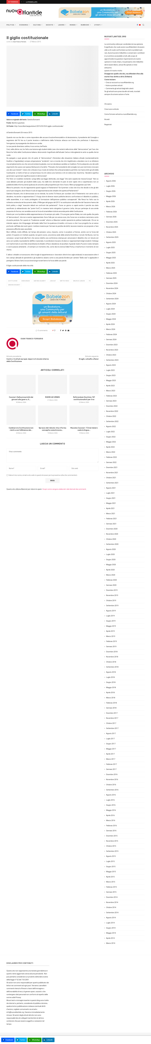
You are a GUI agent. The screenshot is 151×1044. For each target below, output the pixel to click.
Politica (10, 25)
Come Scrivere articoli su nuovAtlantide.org (120, 114)
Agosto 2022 (111, 426)
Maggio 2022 (111, 442)
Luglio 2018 (110, 677)
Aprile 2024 (110, 324)
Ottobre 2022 (111, 416)
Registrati (108, 124)
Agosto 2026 (111, 181)
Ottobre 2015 (111, 846)
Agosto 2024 (111, 304)
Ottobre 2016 (111, 785)
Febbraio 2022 (111, 457)
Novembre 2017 (112, 718)
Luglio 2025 (110, 247)
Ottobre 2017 (111, 723)
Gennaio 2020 (111, 585)
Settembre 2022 (112, 421)
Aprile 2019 (110, 631)
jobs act (53, 281)
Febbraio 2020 (111, 580)
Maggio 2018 (111, 687)
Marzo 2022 (110, 452)
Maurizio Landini (79, 281)
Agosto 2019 (111, 611)
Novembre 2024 (112, 288)
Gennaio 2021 (111, 524)
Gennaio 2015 (111, 892)
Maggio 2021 (111, 503)
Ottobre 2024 (111, 293)
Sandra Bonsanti (14, 285)
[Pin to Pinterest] (65, 330)
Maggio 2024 (111, 319)
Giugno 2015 (110, 866)
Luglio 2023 (110, 370)
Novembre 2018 (112, 657)
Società (49, 25)
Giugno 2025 (110, 252)
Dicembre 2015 (111, 836)
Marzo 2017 (110, 759)
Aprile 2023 (110, 386)
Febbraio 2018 (111, 703)
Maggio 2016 (111, 810)
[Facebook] (137, 24)
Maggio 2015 (111, 872)
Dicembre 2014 (111, 897)
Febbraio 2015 (111, 887)
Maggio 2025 (111, 258)
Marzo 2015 (110, 882)
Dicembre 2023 (111, 345)
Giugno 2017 (110, 744)
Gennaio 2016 (111, 831)
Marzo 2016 (110, 820)
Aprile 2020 (110, 570)
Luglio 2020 (110, 554)
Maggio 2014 (111, 933)
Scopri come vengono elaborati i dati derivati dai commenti (64, 489)
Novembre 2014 (112, 902)
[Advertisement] (124, 149)
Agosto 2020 (111, 549)
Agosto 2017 (111, 733)
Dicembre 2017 (111, 713)
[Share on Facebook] (60, 330)
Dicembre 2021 (111, 467)
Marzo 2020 (110, 575)
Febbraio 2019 (111, 641)
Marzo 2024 (110, 329)
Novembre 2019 (112, 595)
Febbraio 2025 (111, 273)
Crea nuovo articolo (111, 109)
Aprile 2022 (110, 447)
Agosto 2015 (111, 856)
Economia (23, 25)
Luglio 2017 (110, 739)
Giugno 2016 (110, 805)
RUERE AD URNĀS (52, 397)
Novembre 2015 (112, 841)
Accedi (106, 119)
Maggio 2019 (111, 626)
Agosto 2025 (111, 242)
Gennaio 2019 (111, 646)
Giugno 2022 (110, 437)
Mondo (73, 25)
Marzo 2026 (110, 206)
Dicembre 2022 (111, 406)
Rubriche (85, 25)
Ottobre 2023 (111, 355)
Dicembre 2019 (111, 590)
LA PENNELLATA (32, 2)
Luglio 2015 (110, 861)
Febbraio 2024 (111, 334)
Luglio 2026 (110, 186)
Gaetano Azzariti (40, 281)
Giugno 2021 (110, 498)
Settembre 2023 (112, 360)
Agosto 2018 (111, 672)
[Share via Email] (68, 330)
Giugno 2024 (110, 314)
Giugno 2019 (110, 621)
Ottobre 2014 (111, 907)
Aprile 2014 (110, 938)
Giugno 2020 (110, 559)
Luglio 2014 (110, 923)
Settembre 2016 (112, 790)
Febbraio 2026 (111, 212)
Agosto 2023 (111, 365)
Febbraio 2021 (111, 519)
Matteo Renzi (64, 281)
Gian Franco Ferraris (19, 42)
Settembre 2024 (112, 299)
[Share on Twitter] (63, 330)
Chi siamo (108, 104)
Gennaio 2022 (111, 462)
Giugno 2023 (110, 375)
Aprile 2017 (110, 754)
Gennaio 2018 (111, 708)
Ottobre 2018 (111, 662)
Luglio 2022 (110, 432)
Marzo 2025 (110, 268)
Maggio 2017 (111, 749)
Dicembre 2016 (111, 774)
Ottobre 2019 (111, 600)
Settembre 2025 (112, 237)
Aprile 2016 (110, 815)
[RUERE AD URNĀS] (52, 384)
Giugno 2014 (110, 928)
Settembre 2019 (112, 605)
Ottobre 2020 (111, 539)
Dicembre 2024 (111, 283)
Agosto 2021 (111, 488)
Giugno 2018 (110, 682)
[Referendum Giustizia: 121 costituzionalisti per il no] (84, 384)
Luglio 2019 (110, 616)
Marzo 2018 (110, 698)
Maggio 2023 (111, 380)
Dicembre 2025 (111, 222)
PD (90, 281)
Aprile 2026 (110, 201)
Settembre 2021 (112, 483)
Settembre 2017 (112, 728)
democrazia (25, 281)
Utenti (97, 25)
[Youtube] (140, 24)
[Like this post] (56, 330)
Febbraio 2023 (111, 396)
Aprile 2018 (110, 692)
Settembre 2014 (112, 913)
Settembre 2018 (112, 667)
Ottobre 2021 (111, 478)
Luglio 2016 (110, 800)
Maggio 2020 (111, 565)
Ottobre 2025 (111, 232)
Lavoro (61, 25)
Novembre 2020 (112, 534)
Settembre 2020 (112, 544)
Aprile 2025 (110, 263)
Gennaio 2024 (111, 339)
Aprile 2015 (110, 877)
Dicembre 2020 (111, 529)
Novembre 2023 (112, 350)
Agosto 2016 (111, 795)
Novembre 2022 (112, 411)
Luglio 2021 (110, 493)
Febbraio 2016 (111, 826)
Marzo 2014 (110, 943)
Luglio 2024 (110, 309)
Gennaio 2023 (111, 401)
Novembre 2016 (112, 779)
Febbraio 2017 (111, 764)
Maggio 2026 (111, 196)
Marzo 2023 (110, 391)
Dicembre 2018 (111, 652)
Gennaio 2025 (111, 278)
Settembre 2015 (112, 851)
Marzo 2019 (110, 636)
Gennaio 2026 (111, 217)
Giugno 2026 (110, 191)
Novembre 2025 (112, 227)
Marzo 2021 (110, 513)
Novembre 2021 (112, 473)
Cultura (37, 25)
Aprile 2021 (110, 508)
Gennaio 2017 (111, 769)
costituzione (12, 281)
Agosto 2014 (111, 918)
